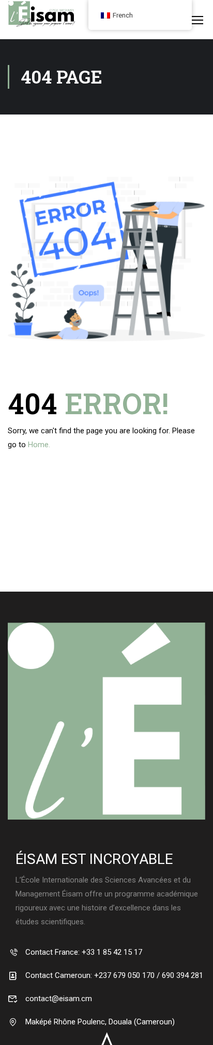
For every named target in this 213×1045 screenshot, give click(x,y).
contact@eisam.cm (57, 998)
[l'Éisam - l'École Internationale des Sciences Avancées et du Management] (41, 26)
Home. (39, 444)
